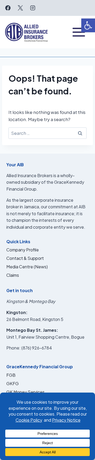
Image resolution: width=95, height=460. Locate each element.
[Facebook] (8, 8)
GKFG (12, 383)
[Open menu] (79, 32)
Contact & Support (25, 258)
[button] (88, 25)
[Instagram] (32, 8)
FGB (11, 375)
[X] (20, 8)
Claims (12, 275)
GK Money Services (25, 392)
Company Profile (22, 249)
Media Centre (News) (27, 266)
